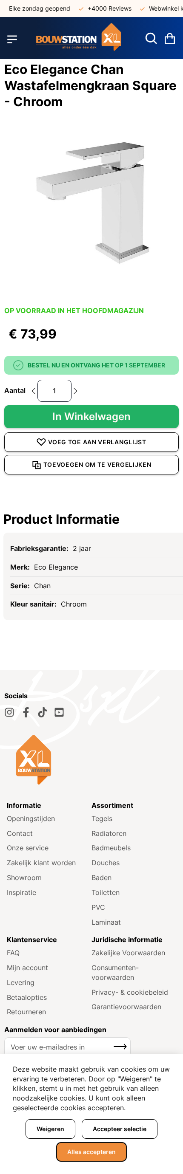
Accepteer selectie (119, 1128)
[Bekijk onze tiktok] (42, 712)
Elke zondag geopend (35, 8)
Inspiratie (21, 892)
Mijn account (27, 967)
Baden (102, 877)
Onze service (28, 848)
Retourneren (26, 1011)
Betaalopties (27, 997)
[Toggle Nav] (12, 39)
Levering (20, 982)
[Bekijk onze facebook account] (26, 712)
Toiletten (106, 892)
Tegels (102, 818)
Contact (20, 833)
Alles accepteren (91, 1151)
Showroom (24, 877)
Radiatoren (109, 833)
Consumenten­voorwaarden (115, 972)
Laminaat (106, 922)
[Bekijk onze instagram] (9, 712)
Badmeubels (111, 848)
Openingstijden (31, 818)
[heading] (91, 519)
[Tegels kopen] (78, 39)
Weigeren (50, 1128)
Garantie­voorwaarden (126, 1006)
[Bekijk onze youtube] (59, 712)
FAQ (13, 952)
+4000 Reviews (105, 8)
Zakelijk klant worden (41, 862)
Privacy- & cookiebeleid (130, 992)
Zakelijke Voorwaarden (128, 952)
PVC (98, 907)
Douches (106, 862)
